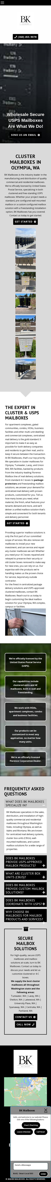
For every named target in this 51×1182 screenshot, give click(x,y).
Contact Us (23, 1017)
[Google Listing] (25, 1092)
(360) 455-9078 (27, 37)
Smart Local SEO (26, 1173)
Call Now (24, 1024)
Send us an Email (23, 135)
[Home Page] (25, 19)
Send (43, 1174)
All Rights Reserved (35, 1179)
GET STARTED (24, 221)
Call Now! (41, 1132)
